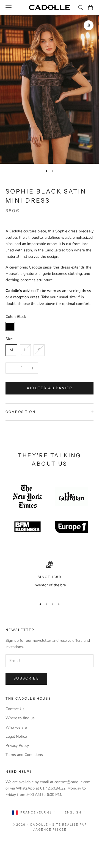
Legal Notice (16, 736)
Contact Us (15, 709)
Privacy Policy (17, 745)
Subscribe (26, 678)
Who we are (16, 727)
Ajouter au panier (50, 388)
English (73, 812)
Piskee (60, 829)
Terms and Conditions (24, 754)
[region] (49, 578)
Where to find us (20, 718)
